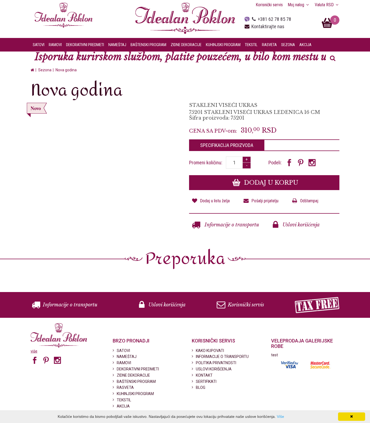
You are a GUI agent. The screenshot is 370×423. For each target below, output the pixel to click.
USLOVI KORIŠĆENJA (214, 369)
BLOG (200, 387)
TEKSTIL (124, 400)
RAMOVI (124, 363)
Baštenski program (148, 44)
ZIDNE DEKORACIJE (133, 375)
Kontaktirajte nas (267, 26)
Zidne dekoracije (186, 44)
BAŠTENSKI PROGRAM (136, 381)
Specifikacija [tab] (226, 145)
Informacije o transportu (231, 225)
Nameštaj (117, 44)
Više (280, 416)
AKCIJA (305, 44)
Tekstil (251, 44)
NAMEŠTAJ (127, 356)
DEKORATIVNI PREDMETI (138, 369)
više (34, 351)
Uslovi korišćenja (300, 225)
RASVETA (125, 387)
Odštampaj (309, 200)
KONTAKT (204, 375)
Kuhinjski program (223, 44)
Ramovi (55, 44)
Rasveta (269, 44)
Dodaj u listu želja (215, 200)
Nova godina (66, 70)
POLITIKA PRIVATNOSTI (216, 363)
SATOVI (123, 350)
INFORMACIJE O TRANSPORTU (222, 356)
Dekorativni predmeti (85, 44)
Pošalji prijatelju (264, 200)
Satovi (38, 44)
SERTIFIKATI (206, 381)
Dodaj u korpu (270, 182)
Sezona (288, 44)
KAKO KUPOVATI (210, 350)
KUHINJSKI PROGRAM (135, 394)
